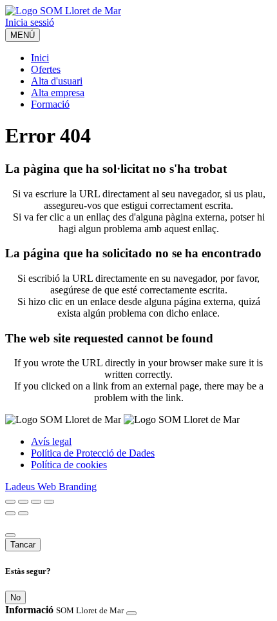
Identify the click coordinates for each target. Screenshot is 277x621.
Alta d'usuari (56, 80)
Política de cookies (69, 464)
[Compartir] (23, 502)
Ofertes (46, 69)
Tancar (22, 544)
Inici (40, 57)
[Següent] (23, 513)
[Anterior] (10, 513)
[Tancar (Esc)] (10, 502)
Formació (50, 104)
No (15, 597)
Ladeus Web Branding (51, 486)
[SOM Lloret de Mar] (63, 10)
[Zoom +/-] (49, 502)
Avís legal (51, 441)
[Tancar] (10, 535)
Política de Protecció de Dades (93, 453)
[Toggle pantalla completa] (36, 502)
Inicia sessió (29, 22)
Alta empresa (57, 92)
